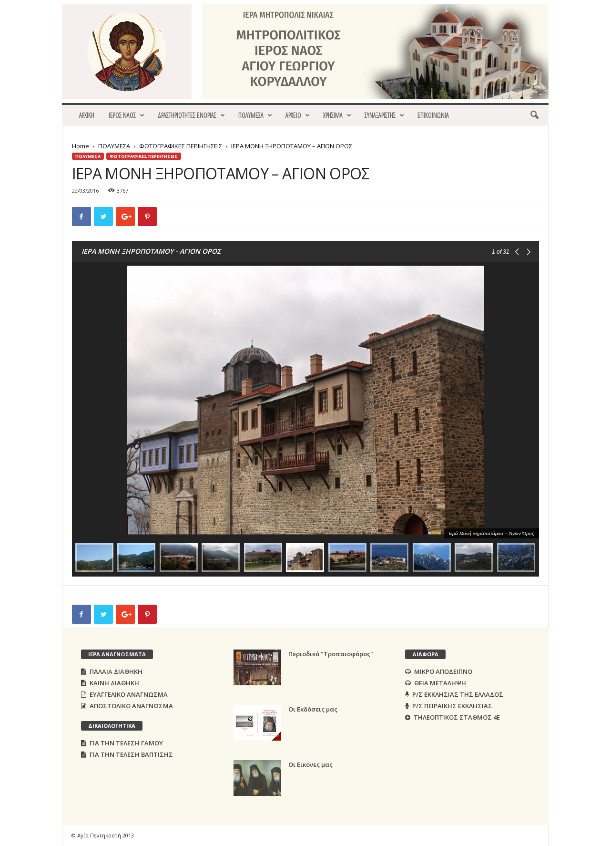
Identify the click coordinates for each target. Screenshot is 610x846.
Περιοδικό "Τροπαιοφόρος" (330, 654)
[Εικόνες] (257, 778)
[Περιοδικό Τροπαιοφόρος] (257, 667)
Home (80, 146)
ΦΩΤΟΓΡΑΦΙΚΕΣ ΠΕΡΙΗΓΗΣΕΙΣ (180, 146)
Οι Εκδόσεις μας (312, 709)
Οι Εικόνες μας (310, 764)
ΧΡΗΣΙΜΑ (333, 115)
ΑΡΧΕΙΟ (293, 115)
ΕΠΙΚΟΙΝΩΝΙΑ (433, 115)
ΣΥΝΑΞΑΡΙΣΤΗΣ (380, 115)
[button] (534, 115)
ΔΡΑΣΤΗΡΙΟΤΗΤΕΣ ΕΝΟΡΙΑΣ (187, 115)
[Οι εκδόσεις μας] (257, 723)
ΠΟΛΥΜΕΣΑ (251, 115)
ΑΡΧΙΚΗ (86, 115)
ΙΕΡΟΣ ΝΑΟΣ (122, 115)
